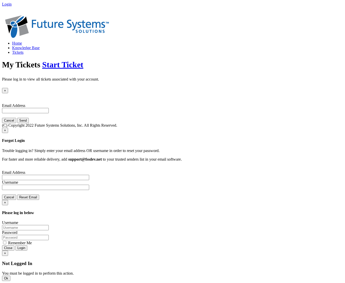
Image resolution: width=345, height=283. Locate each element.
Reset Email (28, 197)
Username (10, 182)
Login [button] (7, 4)
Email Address (13, 105)
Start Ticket (62, 64)
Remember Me (19, 243)
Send (23, 120)
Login (21, 248)
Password (9, 232)
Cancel (9, 120)
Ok (6, 278)
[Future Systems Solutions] (57, 36)
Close (8, 248)
